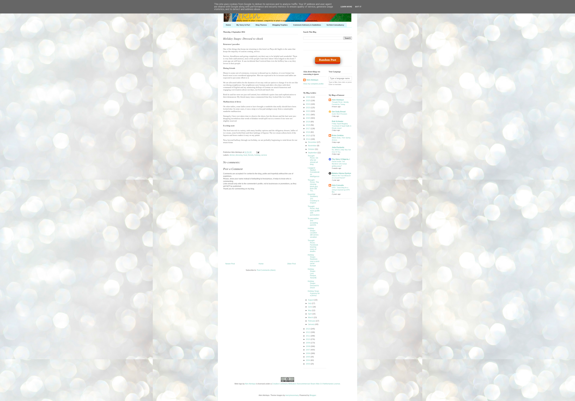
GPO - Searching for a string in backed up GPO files (341, 190)
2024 (308, 104)
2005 (308, 357)
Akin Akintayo (312, 80)
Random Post (327, 59)
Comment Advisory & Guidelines (307, 25)
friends (251, 155)
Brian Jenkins (338, 135)
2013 (308, 329)
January (311, 324)
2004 (308, 360)
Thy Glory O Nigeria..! (341, 159)
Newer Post (230, 264)
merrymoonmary (292, 395)
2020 (308, 118)
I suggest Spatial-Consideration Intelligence (313, 172)
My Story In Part (243, 25)
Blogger (313, 395)
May (310, 310)
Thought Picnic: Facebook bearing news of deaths (313, 245)
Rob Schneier (337, 121)
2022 (308, 111)
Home (228, 25)
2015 (308, 136)
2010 (308, 339)
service (264, 155)
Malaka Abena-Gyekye (341, 173)
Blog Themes (261, 25)
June (310, 307)
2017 (308, 129)
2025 (308, 101)
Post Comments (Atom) (266, 270)
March (311, 317)
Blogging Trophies (280, 25)
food (245, 155)
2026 (308, 97)
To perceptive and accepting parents (313, 221)
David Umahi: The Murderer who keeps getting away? (339, 164)
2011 (308, 336)
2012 (308, 332)
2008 (308, 346)
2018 (308, 125)
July (310, 303)
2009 (308, 343)
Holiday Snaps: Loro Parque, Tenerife (312, 273)
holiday (257, 155)
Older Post (291, 264)
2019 (308, 122)
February (312, 321)
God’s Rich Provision (339, 114)
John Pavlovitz (338, 147)
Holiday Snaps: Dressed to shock (243, 38)
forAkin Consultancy (335, 25)
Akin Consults (338, 185)
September (312, 153)
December (312, 142)
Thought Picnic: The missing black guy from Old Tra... (313, 185)
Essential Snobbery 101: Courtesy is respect (313, 198)
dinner (232, 155)
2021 (308, 115)
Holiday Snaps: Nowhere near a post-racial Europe (314, 260)
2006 (308, 353)
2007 (308, 350)
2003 (308, 364)
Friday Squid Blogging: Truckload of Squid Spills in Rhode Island (341, 126)
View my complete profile (313, 84)
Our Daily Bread (338, 112)
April (310, 314)
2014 (308, 139)
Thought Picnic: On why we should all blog (313, 160)
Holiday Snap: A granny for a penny (314, 293)
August (311, 300)
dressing (239, 155)
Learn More (346, 7)
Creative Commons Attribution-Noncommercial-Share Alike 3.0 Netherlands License (306, 384)
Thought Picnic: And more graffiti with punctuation (314, 210)
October (311, 149)
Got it (358, 7)
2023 (308, 108)
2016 (308, 132)
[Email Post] (257, 152)
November (312, 146)
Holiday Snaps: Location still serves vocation (313, 232)
